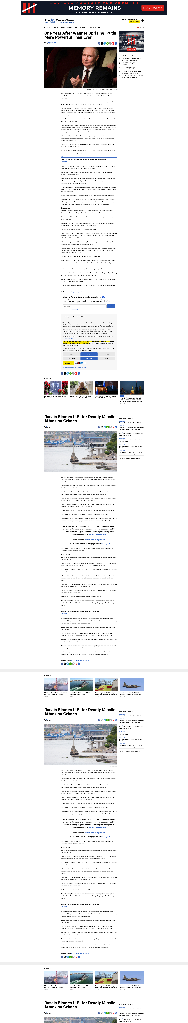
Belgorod (87, 660)
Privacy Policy (75, 309)
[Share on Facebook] (99, 43)
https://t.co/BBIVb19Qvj (97, 534)
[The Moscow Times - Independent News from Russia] (59, 21)
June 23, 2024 (106, 544)
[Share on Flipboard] (113, 43)
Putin (85, 292)
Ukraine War (55, 27)
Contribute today (134, 21)
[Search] (143, 27)
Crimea (82, 660)
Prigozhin (80, 292)
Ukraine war (75, 660)
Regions (63, 27)
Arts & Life (83, 27)
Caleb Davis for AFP (51, 42)
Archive (97, 27)
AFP (47, 426)
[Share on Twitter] (102, 43)
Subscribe (111, 306)
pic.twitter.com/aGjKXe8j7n (95, 540)
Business (69, 27)
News (48, 27)
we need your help (68, 338)
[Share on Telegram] (104, 43)
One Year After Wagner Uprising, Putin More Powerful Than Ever (80, 35)
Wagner (73, 292)
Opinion (76, 27)
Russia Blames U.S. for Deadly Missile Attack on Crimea (79, 418)
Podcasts (91, 27)
